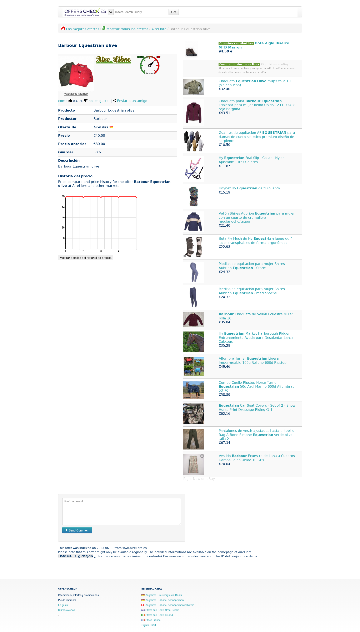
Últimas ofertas (66, 610)
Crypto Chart (148, 625)
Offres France (153, 620)
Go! (173, 12)
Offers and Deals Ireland (159, 615)
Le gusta (63, 605)
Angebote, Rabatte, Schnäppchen (164, 600)
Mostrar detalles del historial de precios (85, 258)
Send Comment (78, 530)
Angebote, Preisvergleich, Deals (163, 595)
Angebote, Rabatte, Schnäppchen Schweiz (169, 605)
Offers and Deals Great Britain (162, 610)
